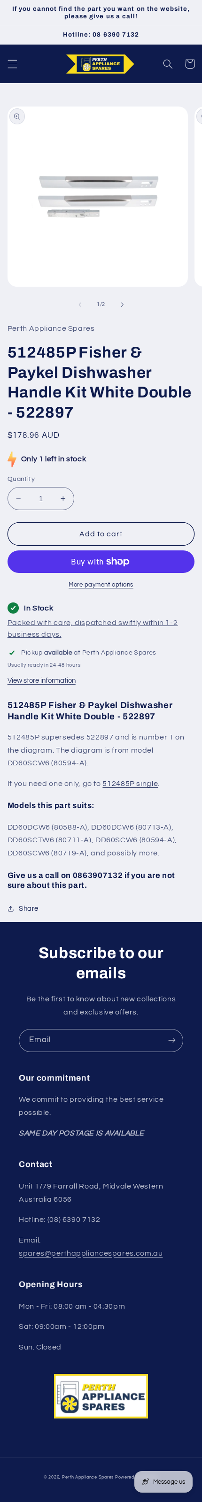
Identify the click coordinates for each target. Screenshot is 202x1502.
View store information (42, 680)
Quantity (21, 479)
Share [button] (29, 908)
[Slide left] (80, 304)
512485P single (130, 783)
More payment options (101, 585)
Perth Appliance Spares (88, 1477)
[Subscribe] (172, 1040)
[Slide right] (122, 304)
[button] (12, 64)
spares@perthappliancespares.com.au (91, 1253)
